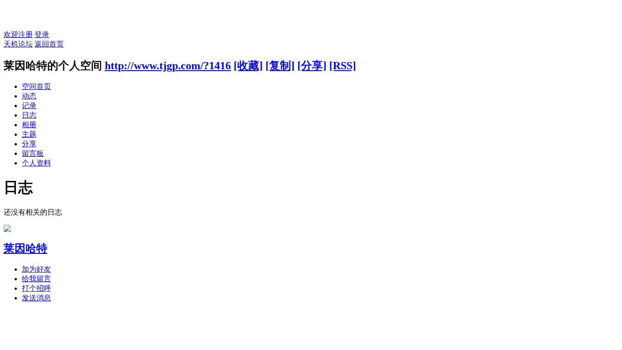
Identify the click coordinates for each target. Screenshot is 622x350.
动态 (29, 96)
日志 (29, 115)
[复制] (280, 66)
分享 (29, 144)
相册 (29, 125)
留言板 (33, 153)
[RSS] (342, 66)
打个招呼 (36, 288)
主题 (29, 134)
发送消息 (36, 298)
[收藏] (248, 66)
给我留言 (36, 279)
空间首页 (36, 86)
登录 (42, 34)
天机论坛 (18, 44)
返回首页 (49, 44)
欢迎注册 (18, 34)
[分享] (311, 66)
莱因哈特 (25, 248)
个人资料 (36, 163)
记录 (29, 105)
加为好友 (36, 269)
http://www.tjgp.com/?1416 (168, 66)
